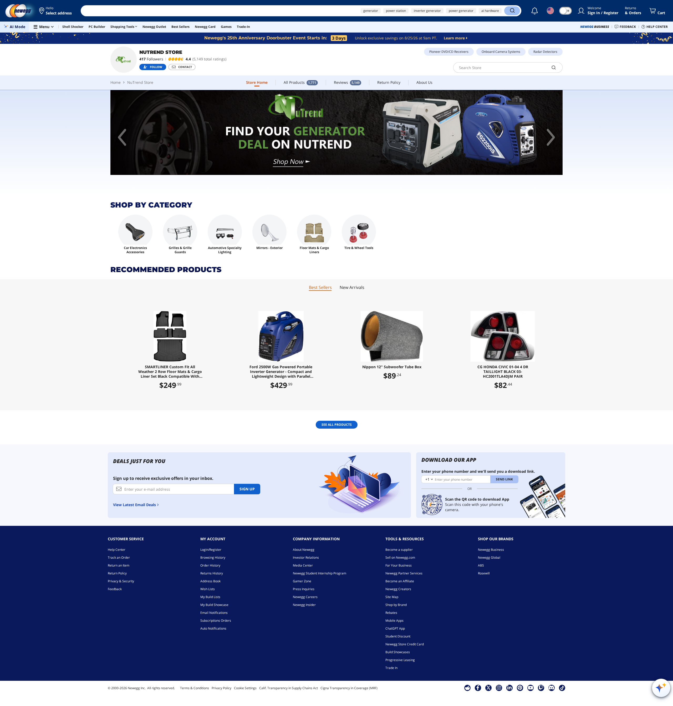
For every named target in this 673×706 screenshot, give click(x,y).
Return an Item (118, 565)
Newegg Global (489, 557)
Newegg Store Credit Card (404, 644)
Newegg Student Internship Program (319, 573)
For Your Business (398, 565)
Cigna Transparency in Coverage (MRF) (349, 688)
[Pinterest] (520, 687)
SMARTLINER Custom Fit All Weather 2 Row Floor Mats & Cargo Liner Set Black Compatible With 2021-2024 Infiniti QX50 (170, 372)
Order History (210, 565)
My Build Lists (210, 597)
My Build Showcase (214, 605)
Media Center (303, 565)
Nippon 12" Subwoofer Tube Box (391, 367)
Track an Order (119, 557)
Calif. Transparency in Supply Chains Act (288, 688)
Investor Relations (306, 557)
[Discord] (551, 687)
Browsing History (212, 557)
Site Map (391, 597)
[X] (488, 687)
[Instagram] (499, 687)
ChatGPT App (395, 628)
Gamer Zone (302, 581)
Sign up (247, 488)
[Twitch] (541, 687)
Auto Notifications (213, 628)
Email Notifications (214, 612)
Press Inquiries (303, 589)
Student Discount (397, 636)
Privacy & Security (121, 581)
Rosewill (484, 573)
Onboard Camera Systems (501, 51)
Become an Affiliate (399, 581)
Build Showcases (397, 652)
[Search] (512, 10)
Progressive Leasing (400, 660)
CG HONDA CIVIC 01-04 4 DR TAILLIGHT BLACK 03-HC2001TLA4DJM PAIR (502, 372)
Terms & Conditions (194, 688)
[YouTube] (530, 687)
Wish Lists (207, 589)
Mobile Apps (394, 620)
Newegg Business (491, 549)
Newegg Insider (304, 605)
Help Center (116, 549)
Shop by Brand (396, 605)
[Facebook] (477, 687)
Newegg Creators (398, 589)
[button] (56, 11)
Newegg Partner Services (403, 573)
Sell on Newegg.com (400, 557)
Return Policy (117, 573)
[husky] (370, 132)
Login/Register (210, 549)
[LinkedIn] (509, 687)
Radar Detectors (545, 51)
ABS (481, 565)
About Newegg (303, 549)
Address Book (210, 581)
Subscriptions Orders (215, 620)
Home (115, 82)
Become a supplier (399, 549)
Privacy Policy (221, 688)
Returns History (211, 573)
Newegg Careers (305, 597)
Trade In (391, 668)
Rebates (391, 612)
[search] (554, 67)
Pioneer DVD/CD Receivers (448, 51)
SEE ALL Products (337, 424)
